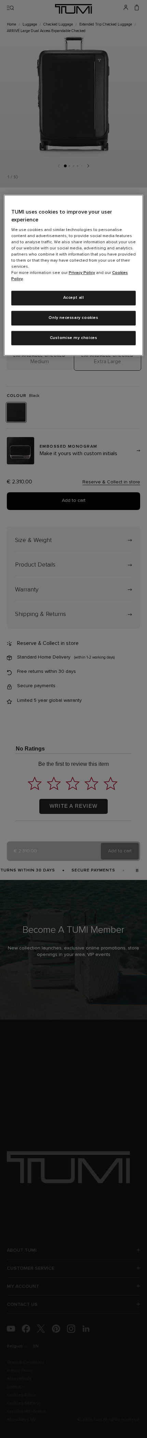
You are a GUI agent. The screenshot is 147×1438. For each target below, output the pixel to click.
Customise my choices (73, 338)
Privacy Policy (82, 273)
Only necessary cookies (73, 318)
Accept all (73, 298)
